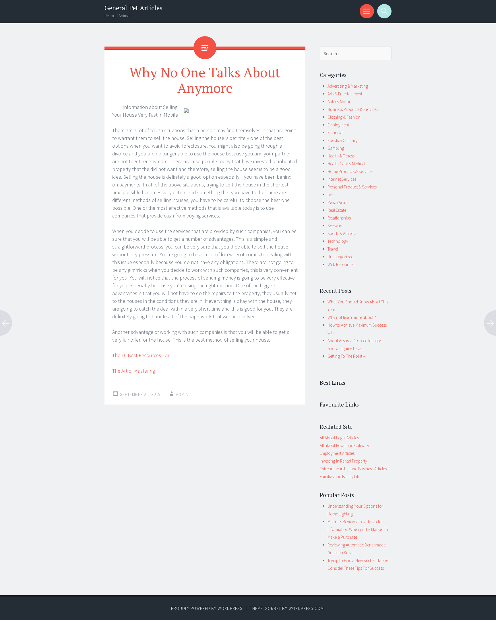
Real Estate (337, 210)
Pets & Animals (340, 202)
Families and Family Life (340, 476)
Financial (335, 132)
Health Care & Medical (346, 163)
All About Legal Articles (339, 437)
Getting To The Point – (346, 356)
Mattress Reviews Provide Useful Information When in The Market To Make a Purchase (358, 529)
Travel (333, 249)
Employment (338, 125)
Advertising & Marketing (348, 86)
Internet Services (342, 179)
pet (330, 194)
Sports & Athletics (342, 233)
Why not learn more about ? (352, 317)
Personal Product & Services (352, 187)
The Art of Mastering (133, 370)
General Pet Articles (133, 7)
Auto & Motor (339, 101)
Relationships (339, 218)
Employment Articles (337, 453)
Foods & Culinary (343, 140)
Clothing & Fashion (344, 117)
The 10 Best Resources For (140, 355)
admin (182, 394)
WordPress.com (306, 608)
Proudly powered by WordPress (207, 608)
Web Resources (341, 264)
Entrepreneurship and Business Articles (353, 468)
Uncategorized (340, 256)
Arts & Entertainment (345, 94)
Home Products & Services (350, 171)
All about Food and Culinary (344, 445)
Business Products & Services (353, 109)
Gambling (336, 148)
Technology (338, 241)
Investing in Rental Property (343, 461)
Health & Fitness (341, 156)
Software (335, 225)
